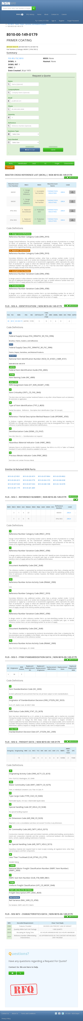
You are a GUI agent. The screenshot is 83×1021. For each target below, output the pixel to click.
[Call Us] (65, 177)
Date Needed (13, 139)
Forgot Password (73, 21)
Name (10, 81)
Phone (10, 106)
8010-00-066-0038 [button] (59, 480)
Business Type (13, 131)
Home (39, 14)
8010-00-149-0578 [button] (59, 484)
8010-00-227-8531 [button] (14, 476)
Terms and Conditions (28, 1013)
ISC (45, 163)
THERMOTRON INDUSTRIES (52, 192)
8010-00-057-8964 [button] (44, 476)
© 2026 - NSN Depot (72, 1013)
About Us (15, 1013)
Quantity (11, 114)
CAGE (34, 163)
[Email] (12, 973)
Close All (10, 167)
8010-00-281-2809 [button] (29, 488)
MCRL (11, 163)
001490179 (18, 321)
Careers (64, 14)
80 (8, 321)
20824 (63, 192)
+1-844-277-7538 (42, 21)
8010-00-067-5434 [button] (29, 484)
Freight (57, 163)
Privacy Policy (6, 1018)
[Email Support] (67, 177)
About (46, 14)
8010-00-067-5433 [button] (14, 484)
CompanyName (13, 89)
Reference (12, 123)
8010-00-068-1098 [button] (44, 484)
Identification (22, 163)
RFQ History (30, 14)
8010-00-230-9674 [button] (29, 476)
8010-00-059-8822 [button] (59, 476)
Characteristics (69, 163)
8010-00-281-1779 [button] (14, 488)
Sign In (54, 21)
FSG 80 (11, 58)
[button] (20, 14)
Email (10, 98)
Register (61, 21)
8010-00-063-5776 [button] (29, 480)
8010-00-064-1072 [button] (44, 480)
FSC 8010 (19, 58)
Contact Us (55, 14)
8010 (12, 321)
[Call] (20, 973)
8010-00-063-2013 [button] (14, 480)
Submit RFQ (73, 177)
